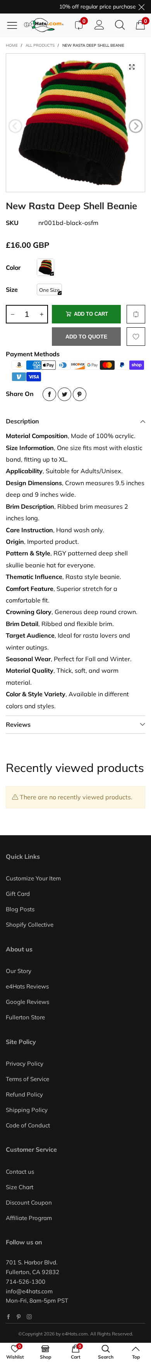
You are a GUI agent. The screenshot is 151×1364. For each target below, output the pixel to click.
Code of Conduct (28, 1125)
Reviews (18, 724)
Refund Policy (24, 1094)
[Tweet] (64, 394)
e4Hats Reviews (27, 986)
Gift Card (18, 893)
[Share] (49, 394)
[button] (15, 126)
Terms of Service (27, 1079)
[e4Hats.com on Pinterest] (18, 1316)
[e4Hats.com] (46, 25)
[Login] (99, 25)
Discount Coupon (29, 1202)
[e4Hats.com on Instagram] (29, 1316)
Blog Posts (20, 909)
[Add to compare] (136, 314)
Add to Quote (86, 336)
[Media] (131, 66)
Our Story (18, 971)
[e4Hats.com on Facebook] (8, 1316)
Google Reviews (27, 1001)
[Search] (120, 25)
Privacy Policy (24, 1063)
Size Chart (19, 1187)
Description (22, 421)
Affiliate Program (29, 1218)
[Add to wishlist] (136, 336)
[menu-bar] (15, 25)
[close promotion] (141, 7)
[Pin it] (79, 394)
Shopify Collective (29, 924)
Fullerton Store (25, 1017)
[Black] (45, 267)
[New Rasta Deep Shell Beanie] (75, 123)
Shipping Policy (27, 1110)
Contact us (20, 1171)
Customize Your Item (33, 878)
